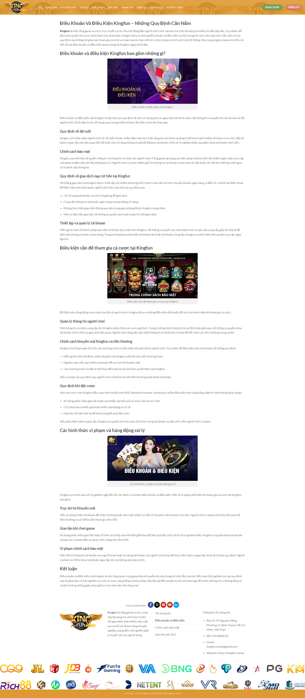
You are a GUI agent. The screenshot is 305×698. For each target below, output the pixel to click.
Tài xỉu (84, 7)
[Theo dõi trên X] (157, 605)
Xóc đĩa (113, 7)
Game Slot (156, 7)
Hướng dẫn (174, 7)
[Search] (40, 7)
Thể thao (98, 7)
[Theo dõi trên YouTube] (170, 605)
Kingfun (51, 7)
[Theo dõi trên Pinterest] (163, 605)
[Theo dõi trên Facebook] (151, 605)
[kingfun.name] (18, 7)
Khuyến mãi (68, 7)
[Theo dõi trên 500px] (176, 605)
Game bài (127, 7)
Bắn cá (141, 7)
